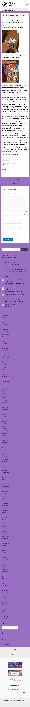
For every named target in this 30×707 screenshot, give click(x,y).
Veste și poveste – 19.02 (16, 279)
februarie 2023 (5, 374)
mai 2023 (4, 367)
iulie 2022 (4, 390)
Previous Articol (15, 179)
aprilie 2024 (4, 341)
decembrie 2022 (5, 379)
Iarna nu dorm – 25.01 (14, 304)
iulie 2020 (4, 447)
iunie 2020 (4, 449)
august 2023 (4, 360)
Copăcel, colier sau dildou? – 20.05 (18, 271)
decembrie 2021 (5, 407)
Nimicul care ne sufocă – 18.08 (9, 255)
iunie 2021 (4, 421)
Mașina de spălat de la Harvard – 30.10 (10, 264)
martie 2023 (4, 371)
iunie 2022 (4, 393)
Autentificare (5, 637)
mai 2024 (4, 338)
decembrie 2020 (5, 435)
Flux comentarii (5, 641)
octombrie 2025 (5, 317)
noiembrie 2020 (5, 438)
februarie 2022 (5, 402)
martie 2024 (4, 343)
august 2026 (4, 313)
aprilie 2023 (4, 369)
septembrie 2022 (6, 386)
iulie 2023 (4, 362)
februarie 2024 (5, 346)
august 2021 (4, 416)
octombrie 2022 (5, 383)
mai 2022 (4, 395)
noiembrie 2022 (5, 381)
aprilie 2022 (4, 397)
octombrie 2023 (5, 355)
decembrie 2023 (5, 350)
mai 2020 (4, 452)
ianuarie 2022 (5, 405)
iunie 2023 (4, 364)
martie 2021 (4, 428)
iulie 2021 (4, 419)
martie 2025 (4, 324)
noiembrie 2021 (5, 409)
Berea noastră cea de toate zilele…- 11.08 (11, 257)
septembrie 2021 (6, 414)
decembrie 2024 (5, 327)
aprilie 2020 (4, 454)
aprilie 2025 (4, 322)
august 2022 (4, 388)
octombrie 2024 (5, 331)
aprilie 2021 (4, 426)
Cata (6, 288)
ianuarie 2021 (5, 433)
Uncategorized (14, 18)
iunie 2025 (4, 320)
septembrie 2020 (6, 442)
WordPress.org (5, 644)
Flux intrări (4, 639)
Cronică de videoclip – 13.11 (8, 262)
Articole (15, 651)
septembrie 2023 (6, 357)
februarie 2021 (5, 430)
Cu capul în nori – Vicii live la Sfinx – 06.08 (11, 260)
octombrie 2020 (5, 440)
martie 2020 (4, 456)
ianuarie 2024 (5, 348)
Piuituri (12, 3)
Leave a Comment (6, 18)
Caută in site (24, 249)
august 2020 (4, 445)
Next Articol (15, 183)
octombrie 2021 (5, 412)
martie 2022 (4, 400)
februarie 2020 (5, 459)
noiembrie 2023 (5, 353)
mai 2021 (4, 423)
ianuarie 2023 (5, 376)
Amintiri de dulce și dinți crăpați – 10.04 (18, 288)
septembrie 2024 (6, 334)
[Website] (12, 228)
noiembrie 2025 (5, 315)
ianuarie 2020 (5, 461)
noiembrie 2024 (5, 329)
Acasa (15, 649)
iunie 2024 (4, 336)
